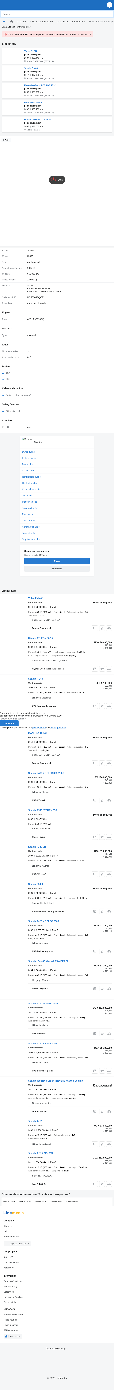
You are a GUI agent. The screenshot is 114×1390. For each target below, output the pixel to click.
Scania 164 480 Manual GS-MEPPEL (48, 961)
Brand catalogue (11, 1302)
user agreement (58, 727)
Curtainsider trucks (31, 489)
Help (6, 1231)
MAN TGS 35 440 (33, 102)
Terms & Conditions (13, 1281)
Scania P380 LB (37, 847)
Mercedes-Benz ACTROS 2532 (40, 85)
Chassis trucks (29, 470)
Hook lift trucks (29, 483)
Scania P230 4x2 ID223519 (43, 1003)
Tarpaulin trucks (29, 508)
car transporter (34, 262)
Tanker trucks (28, 520)
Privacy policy (10, 1286)
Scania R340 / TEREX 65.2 (42, 810)
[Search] (110, 14)
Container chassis (31, 526)
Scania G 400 (31, 68)
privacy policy (39, 727)
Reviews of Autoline (13, 1297)
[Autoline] (12, 21)
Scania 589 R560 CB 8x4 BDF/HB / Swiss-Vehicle (55, 1081)
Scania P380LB (36, 884)
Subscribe (9, 723)
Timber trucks (28, 533)
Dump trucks (28, 451)
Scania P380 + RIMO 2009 (42, 1043)
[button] (109, 5)
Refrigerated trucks (31, 476)
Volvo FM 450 (35, 598)
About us (8, 1226)
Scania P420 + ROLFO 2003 (43, 921)
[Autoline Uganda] (19, 5)
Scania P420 (35, 1121)
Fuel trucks (27, 514)
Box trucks (27, 464)
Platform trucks (29, 501)
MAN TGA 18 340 (37, 733)
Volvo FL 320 (30, 51)
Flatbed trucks (29, 458)
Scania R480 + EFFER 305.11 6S (46, 773)
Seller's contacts (12, 1236)
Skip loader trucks (31, 539)
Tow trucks (27, 495)
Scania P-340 (35, 679)
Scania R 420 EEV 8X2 (40, 1153)
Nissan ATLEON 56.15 (40, 638)
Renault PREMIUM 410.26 (37, 119)
